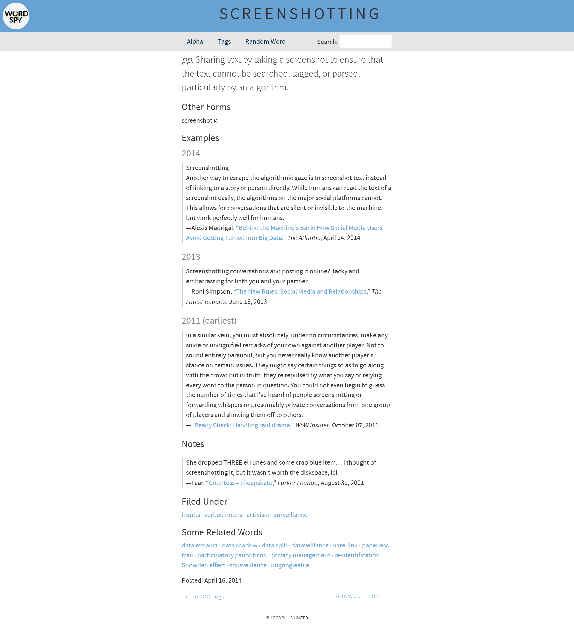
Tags (224, 41)
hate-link (345, 545)
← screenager (206, 596)
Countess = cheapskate (240, 483)
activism (258, 515)
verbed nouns (223, 515)
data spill (274, 545)
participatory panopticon (232, 555)
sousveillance (248, 565)
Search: (327, 42)
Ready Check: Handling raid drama (242, 425)
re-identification (357, 555)
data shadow (239, 545)
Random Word (265, 41)
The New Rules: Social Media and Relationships (301, 291)
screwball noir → (362, 596)
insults (191, 515)
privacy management (300, 555)
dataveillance (310, 545)
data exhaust (200, 545)
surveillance (290, 515)
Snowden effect (203, 565)
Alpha (195, 41)
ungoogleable (290, 565)
